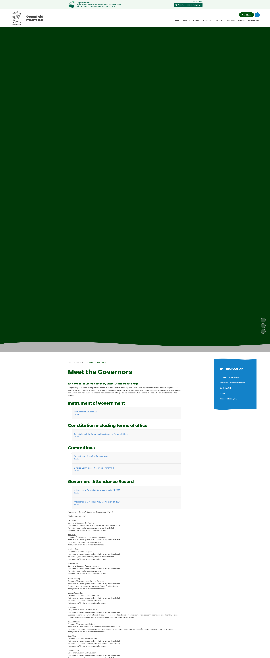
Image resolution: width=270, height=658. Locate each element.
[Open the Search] (257, 14)
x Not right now (196, 1)
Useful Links (246, 15)
